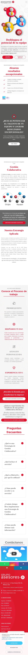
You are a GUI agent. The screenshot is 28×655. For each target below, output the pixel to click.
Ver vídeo (14, 143)
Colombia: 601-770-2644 (6, 608)
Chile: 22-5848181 (5, 603)
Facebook (3, 631)
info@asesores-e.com (11, 592)
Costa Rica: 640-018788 (6, 610)
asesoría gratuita (7, 57)
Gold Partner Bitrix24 (5, 628)
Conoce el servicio (20, 57)
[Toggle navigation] (26, 2)
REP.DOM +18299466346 (6, 617)
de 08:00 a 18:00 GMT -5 (18, 590)
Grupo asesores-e (5, 626)
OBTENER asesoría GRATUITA (14, 398)
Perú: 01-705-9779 (5, 605)
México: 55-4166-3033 (6, 613)
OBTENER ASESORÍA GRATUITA (14, 222)
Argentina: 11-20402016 (6, 600)
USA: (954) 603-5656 (5, 615)
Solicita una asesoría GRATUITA (14, 420)
